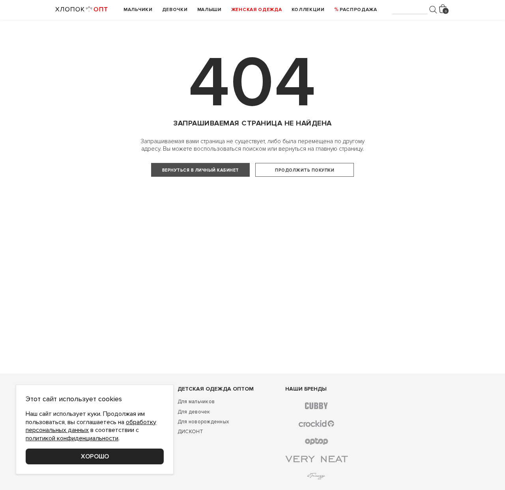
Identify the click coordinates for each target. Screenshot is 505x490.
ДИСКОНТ (191, 431)
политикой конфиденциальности (72, 438)
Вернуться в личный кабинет (200, 170)
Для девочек (194, 412)
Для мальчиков (196, 401)
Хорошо (95, 456)
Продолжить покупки (304, 170)
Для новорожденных (203, 422)
